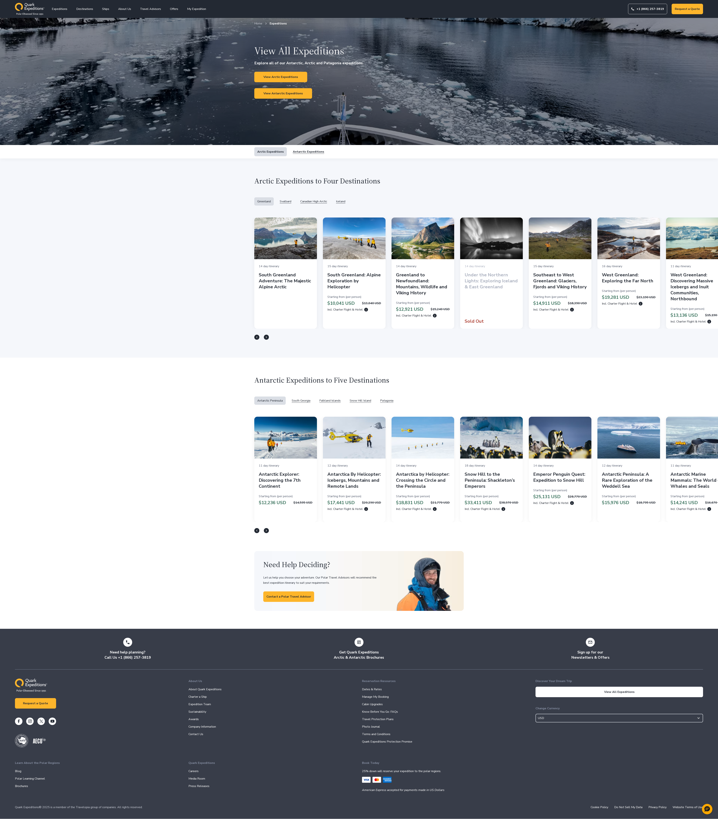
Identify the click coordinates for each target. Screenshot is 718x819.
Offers (174, 9)
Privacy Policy (657, 807)
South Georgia (301, 401)
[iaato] (21, 746)
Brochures (21, 786)
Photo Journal (371, 727)
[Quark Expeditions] (29, 9)
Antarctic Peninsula (270, 401)
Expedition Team (199, 704)
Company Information (202, 727)
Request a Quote (687, 9)
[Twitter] (41, 721)
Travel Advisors (150, 9)
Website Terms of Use (688, 807)
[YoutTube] (52, 721)
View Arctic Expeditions (280, 77)
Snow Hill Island (360, 401)
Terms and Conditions (376, 734)
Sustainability (197, 712)
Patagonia (386, 401)
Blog (18, 771)
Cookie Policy (599, 807)
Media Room (196, 779)
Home (258, 23)
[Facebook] (18, 721)
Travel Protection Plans (378, 719)
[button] (707, 809)
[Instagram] (30, 721)
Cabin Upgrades (372, 704)
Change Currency (548, 708)
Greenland (264, 201)
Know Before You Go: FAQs (380, 712)
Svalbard (285, 201)
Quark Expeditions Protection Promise (387, 742)
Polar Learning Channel (30, 779)
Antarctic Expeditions (308, 152)
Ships (105, 9)
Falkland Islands (330, 401)
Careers (193, 771)
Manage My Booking (375, 697)
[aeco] (39, 743)
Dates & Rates (372, 689)
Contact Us (195, 734)
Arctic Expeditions (270, 152)
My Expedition (196, 9)
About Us (124, 9)
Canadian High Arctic (313, 201)
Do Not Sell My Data (628, 807)
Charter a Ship (197, 697)
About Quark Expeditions (205, 689)
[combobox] (619, 718)
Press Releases (198, 786)
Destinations (84, 9)
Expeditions (59, 9)
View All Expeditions (619, 692)
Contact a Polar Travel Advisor (288, 597)
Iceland (340, 201)
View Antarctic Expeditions (283, 93)
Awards (193, 719)
